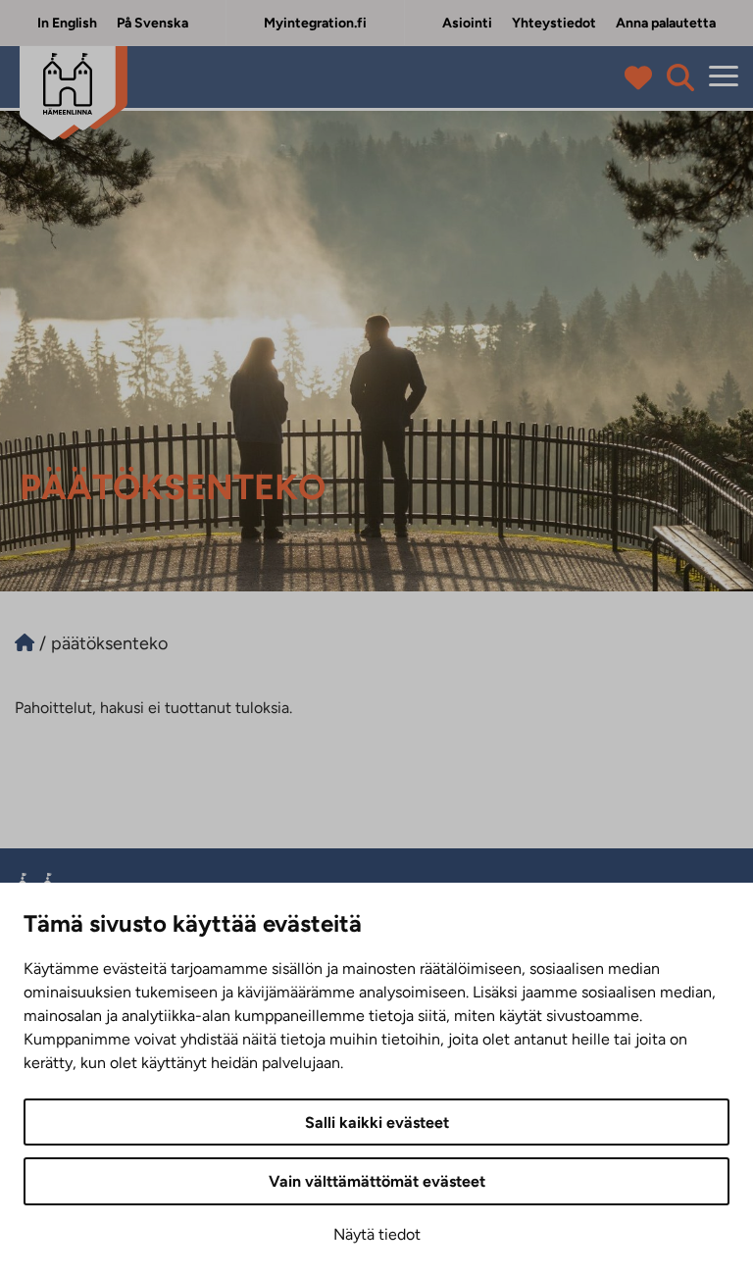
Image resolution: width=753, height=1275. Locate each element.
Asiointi (467, 23)
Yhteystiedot (554, 23)
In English (67, 23)
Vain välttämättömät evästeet (377, 1181)
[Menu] (723, 77)
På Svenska (152, 23)
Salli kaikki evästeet (377, 1122)
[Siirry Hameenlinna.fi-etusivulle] (24, 643)
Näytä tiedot (377, 1234)
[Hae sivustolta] (680, 77)
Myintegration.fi (315, 23)
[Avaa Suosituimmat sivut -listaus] (643, 77)
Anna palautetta (666, 23)
